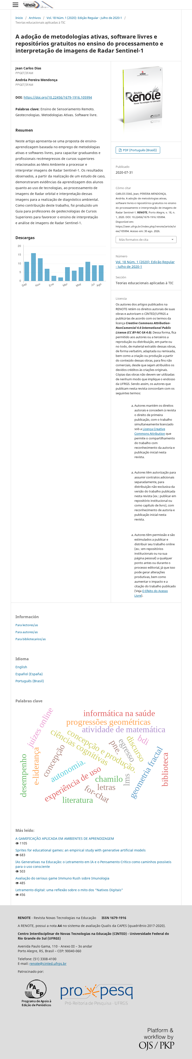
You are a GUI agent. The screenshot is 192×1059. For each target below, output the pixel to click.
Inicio (19, 18)
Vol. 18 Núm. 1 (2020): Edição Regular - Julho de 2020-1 (84, 18)
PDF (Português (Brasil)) (139, 150)
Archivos (35, 18)
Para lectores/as (26, 625)
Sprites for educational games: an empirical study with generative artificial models (80, 850)
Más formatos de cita (133, 239)
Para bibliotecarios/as (30, 639)
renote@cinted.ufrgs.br (48, 963)
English (21, 667)
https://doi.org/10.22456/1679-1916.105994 (58, 97)
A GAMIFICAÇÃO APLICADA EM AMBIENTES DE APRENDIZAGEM (64, 838)
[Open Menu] (15, 4)
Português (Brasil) (29, 681)
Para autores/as (26, 632)
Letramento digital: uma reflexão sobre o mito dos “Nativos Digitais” (69, 890)
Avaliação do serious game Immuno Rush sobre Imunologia (62, 878)
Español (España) (29, 674)
